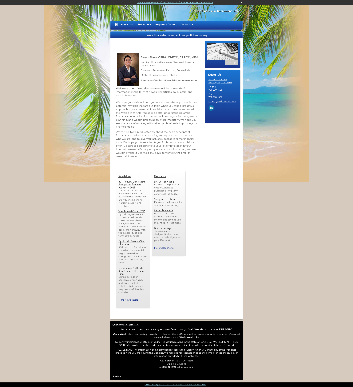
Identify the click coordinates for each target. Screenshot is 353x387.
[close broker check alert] (241, 2)
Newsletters (124, 176)
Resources (143, 24)
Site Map (117, 376)
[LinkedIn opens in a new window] (211, 107)
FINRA (222, 329)
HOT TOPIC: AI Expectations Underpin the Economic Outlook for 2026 (131, 184)
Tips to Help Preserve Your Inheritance (131, 243)
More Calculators (164, 248)
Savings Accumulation (165, 199)
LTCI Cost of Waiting (164, 181)
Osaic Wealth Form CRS (126, 324)
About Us (126, 24)
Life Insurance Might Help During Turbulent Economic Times (131, 270)
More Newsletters (129, 299)
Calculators (160, 176)
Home (116, 24)
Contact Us (187, 24)
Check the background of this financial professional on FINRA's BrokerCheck (175, 2)
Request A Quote (165, 24)
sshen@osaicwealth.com (222, 101)
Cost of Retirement (163, 210)
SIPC (229, 329)
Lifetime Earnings (162, 228)
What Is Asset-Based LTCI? (131, 211)
